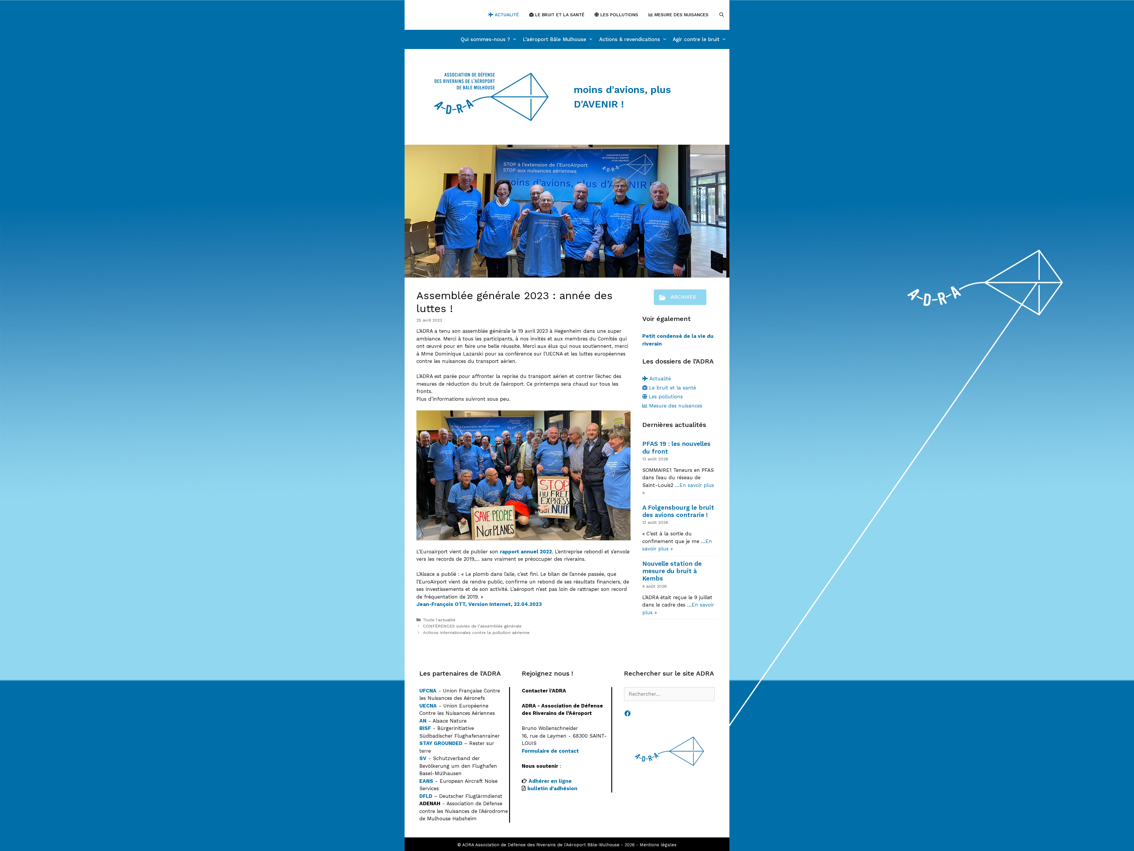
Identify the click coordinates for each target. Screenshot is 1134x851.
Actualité (506, 14)
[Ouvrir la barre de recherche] (721, 15)
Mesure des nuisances (680, 14)
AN (422, 721)
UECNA (428, 706)
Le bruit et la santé (559, 14)
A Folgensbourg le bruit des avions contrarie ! (678, 511)
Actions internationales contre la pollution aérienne (476, 632)
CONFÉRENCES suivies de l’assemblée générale (472, 626)
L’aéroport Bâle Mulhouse (554, 39)
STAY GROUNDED (440, 743)
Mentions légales (658, 844)
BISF (425, 728)
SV (422, 758)
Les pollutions (618, 14)
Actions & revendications (629, 39)
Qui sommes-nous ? (485, 39)
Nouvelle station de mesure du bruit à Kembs (672, 571)
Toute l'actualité (439, 619)
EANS (426, 781)
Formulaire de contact (550, 751)
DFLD (425, 796)
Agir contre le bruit (696, 39)
